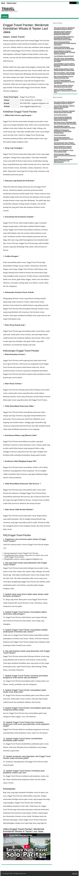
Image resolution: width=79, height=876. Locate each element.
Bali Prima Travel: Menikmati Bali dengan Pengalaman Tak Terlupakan (65, 122)
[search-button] (77, 3)
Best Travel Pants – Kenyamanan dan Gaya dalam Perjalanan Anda (64, 73)
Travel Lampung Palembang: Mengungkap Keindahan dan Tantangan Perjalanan (63, 118)
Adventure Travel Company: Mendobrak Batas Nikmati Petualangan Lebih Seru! (63, 33)
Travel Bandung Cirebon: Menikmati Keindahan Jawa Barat (64, 126)
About (3, 3)
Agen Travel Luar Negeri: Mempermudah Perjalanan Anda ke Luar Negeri (65, 43)
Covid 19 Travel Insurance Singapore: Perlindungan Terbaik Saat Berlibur (64, 81)
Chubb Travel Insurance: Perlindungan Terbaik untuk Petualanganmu (62, 131)
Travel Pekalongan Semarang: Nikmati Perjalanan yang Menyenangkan (63, 160)
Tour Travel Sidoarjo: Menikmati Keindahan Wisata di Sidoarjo (64, 28)
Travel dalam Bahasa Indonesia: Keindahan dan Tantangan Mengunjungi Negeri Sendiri (64, 38)
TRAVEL (8, 9)
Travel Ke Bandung (60, 135)
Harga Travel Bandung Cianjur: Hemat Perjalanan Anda (64, 77)
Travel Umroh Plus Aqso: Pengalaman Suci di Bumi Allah (64, 47)
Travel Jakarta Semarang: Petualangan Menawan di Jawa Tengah (63, 139)
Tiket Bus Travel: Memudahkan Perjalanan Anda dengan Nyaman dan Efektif (64, 59)
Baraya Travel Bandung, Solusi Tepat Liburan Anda (63, 150)
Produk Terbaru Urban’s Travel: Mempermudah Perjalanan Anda (64, 69)
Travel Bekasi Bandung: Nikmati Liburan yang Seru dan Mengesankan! (64, 107)
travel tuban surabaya (60, 114)
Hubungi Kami (11, 3)
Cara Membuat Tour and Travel (64, 56)
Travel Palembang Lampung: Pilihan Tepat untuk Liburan (63, 147)
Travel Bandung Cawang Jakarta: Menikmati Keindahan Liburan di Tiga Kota (64, 65)
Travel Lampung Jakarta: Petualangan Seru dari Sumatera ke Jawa (65, 155)
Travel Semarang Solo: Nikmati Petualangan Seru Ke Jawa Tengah (64, 143)
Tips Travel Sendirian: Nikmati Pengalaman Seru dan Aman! (63, 85)
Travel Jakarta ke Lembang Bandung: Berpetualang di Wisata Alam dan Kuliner (64, 52)
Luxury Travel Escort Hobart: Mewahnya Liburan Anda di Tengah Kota (65, 90)
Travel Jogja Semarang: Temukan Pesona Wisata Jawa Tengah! (64, 111)
